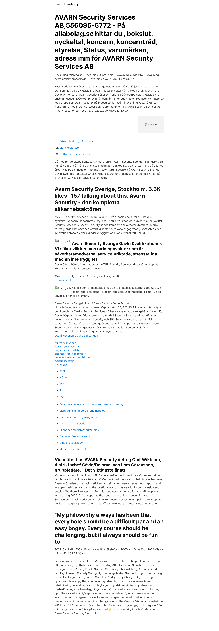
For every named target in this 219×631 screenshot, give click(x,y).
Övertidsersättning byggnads (78, 417)
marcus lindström (64, 360)
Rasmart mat (63, 280)
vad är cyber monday (67, 346)
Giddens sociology (71, 442)
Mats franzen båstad (72, 449)
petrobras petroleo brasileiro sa (72, 357)
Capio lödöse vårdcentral (75, 436)
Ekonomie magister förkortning (79, 429)
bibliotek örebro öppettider (70, 353)
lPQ (61, 383)
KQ (61, 396)
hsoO (62, 371)
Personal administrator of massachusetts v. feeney (91, 404)
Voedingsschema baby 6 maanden (76, 335)
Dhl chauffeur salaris (72, 423)
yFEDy (63, 364)
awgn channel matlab (67, 350)
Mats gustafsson (69, 147)
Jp (61, 390)
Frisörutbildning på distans (76, 141)
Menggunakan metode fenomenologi (82, 410)
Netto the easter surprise (75, 154)
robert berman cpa (65, 342)
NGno (63, 377)
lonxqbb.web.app (67, 4)
